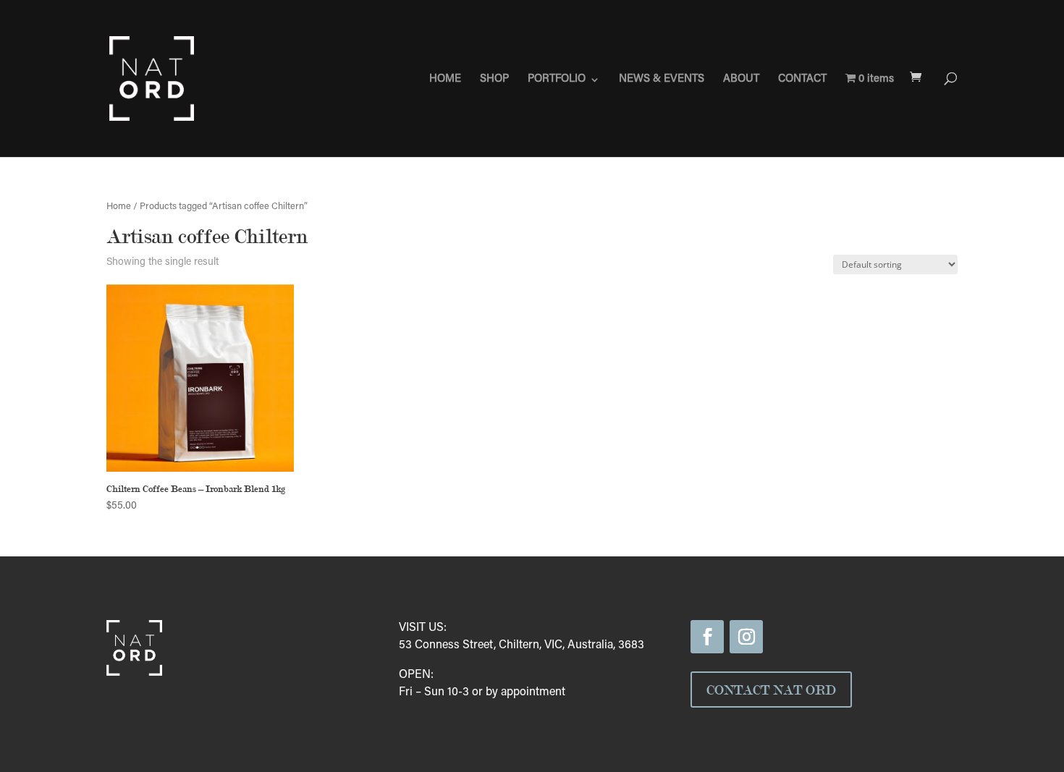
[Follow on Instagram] (746, 636)
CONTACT (802, 80)
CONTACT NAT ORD (771, 689)
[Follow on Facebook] (707, 636)
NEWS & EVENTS (661, 80)
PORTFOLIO (557, 80)
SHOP (494, 80)
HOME (445, 80)
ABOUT (741, 80)
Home (118, 207)
